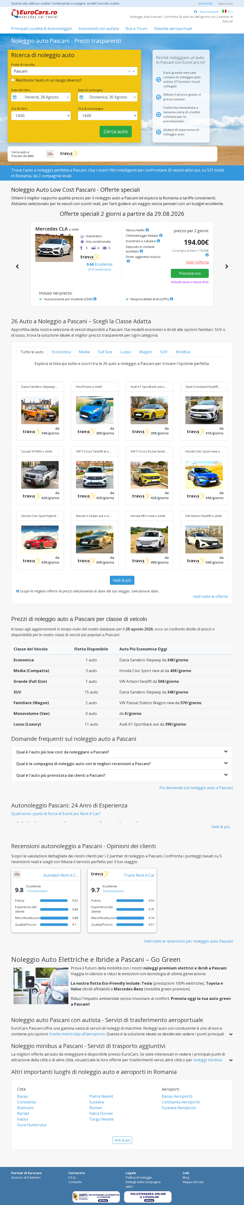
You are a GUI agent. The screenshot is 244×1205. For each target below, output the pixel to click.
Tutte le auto (32, 351)
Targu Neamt (101, 1119)
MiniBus (183, 351)
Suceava (96, 1102)
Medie (84, 351)
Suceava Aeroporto (179, 1107)
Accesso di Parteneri (26, 1177)
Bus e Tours (136, 28)
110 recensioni (36, 891)
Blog (186, 1177)
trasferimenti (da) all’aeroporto (77, 1034)
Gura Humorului (31, 1124)
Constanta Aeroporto (181, 1102)
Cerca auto (116, 131)
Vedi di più (122, 580)
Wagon (145, 351)
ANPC (129, 1187)
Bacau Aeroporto (177, 1096)
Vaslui (22, 1119)
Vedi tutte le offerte (210, 596)
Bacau (22, 1096)
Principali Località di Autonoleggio (41, 28)
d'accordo (205, 3)
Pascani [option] (20, 71)
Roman (95, 1107)
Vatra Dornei (100, 1113)
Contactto (75, 1182)
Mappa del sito (193, 1182)
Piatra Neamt (101, 1096)
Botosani (25, 1107)
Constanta (26, 1102)
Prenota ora (190, 273)
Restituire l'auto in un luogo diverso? (49, 80)
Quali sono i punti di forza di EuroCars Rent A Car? (56, 813)
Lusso (125, 351)
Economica (61, 351)
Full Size (105, 351)
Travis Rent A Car (139, 875)
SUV (164, 351)
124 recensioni (113, 891)
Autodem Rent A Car (61, 875)
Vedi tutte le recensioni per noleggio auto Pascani (188, 941)
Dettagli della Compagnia (143, 1182)
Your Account (209, 12)
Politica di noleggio (139, 1177)
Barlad (23, 1113)
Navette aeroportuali (173, 28)
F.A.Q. (72, 1177)
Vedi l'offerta (197, 262)
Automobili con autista (99, 28)
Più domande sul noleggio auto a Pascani (196, 787)
